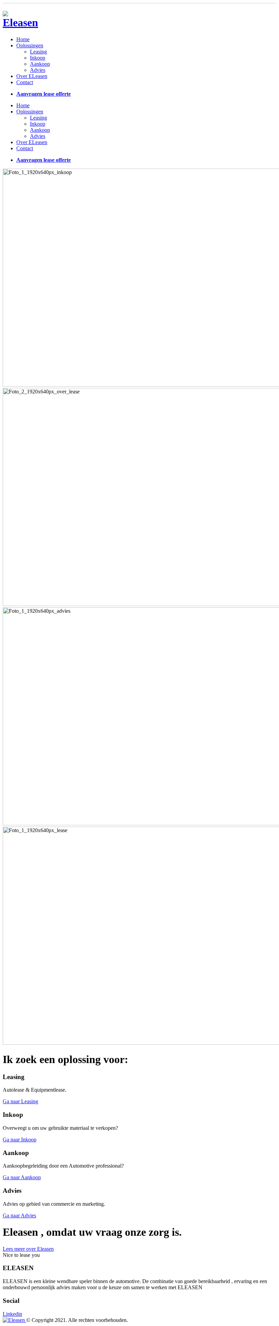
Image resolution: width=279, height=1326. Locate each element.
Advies (37, 70)
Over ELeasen (31, 76)
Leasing (38, 51)
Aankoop (40, 64)
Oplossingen (29, 45)
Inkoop (37, 58)
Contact (24, 82)
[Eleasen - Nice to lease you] (21, 22)
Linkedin (12, 1314)
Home (23, 39)
